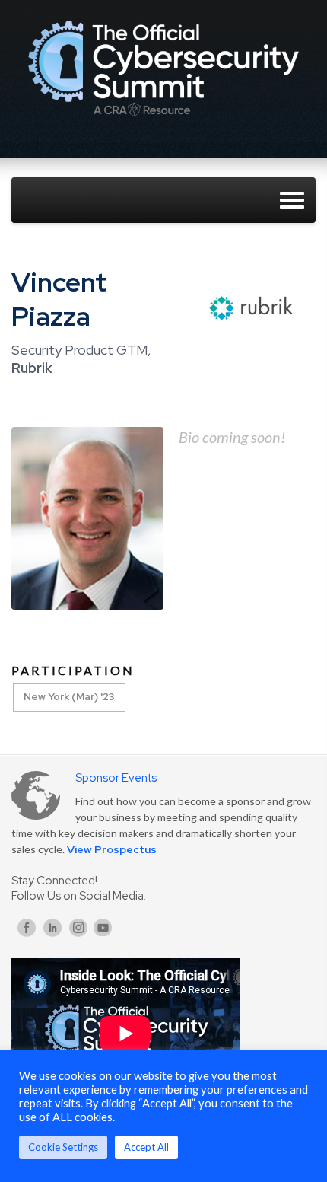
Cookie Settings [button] (63, 1147)
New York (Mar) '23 (69, 696)
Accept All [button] (146, 1147)
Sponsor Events (116, 777)
